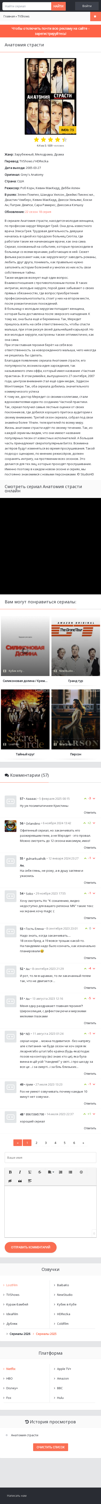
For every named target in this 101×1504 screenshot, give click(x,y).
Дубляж (11, 1323)
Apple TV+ (64, 1369)
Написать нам (17, 1496)
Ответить (90, 813)
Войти (87, 6)
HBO (9, 1378)
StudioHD (87, 474)
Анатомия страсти (24, 1435)
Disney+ (12, 1388)
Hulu (60, 1398)
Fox (8, 1398)
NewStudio (65, 1295)
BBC (60, 1388)
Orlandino (33, 823)
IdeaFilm (12, 1314)
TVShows (26, 161)
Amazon (63, 1378)
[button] (10, 1172)
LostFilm (12, 1285)
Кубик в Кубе (67, 1304)
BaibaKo (63, 1285)
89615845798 (35, 1114)
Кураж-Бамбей (17, 1304)
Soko (29, 893)
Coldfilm (63, 1323)
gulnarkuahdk (36, 858)
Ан (28, 969)
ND (28, 1034)
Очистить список (51, 1447)
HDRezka (41, 161)
